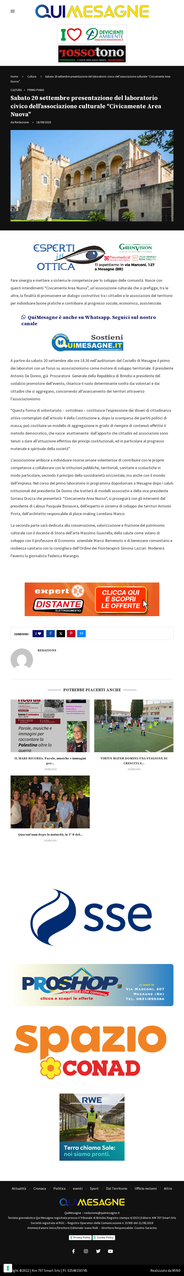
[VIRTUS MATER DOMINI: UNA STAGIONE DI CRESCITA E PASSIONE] (133, 726)
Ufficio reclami (146, 1188)
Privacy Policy (81, 1237)
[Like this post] (39, 633)
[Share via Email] (81, 633)
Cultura (31, 76)
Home (14, 76)
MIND (176, 1270)
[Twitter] (98, 1251)
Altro (168, 1188)
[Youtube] (110, 1251)
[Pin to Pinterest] (71, 633)
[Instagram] (85, 1251)
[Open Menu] (13, 11)
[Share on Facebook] (50, 633)
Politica (59, 1188)
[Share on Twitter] (61, 633)
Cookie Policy (105, 1237)
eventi (78, 1188)
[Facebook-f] (73, 1251)
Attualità (19, 1188)
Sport (94, 1188)
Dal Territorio (116, 1188)
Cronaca (39, 1188)
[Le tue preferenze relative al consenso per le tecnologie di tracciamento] (8, 1268)
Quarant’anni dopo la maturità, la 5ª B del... (50, 835)
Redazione (22, 122)
